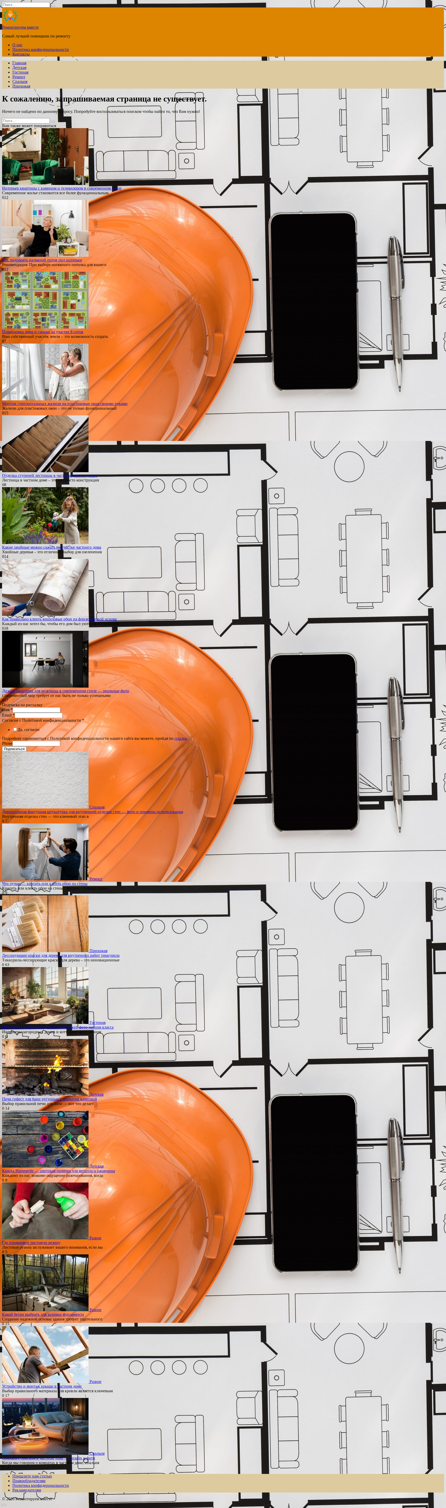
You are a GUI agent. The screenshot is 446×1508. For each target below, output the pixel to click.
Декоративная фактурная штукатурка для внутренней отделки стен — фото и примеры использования (92, 812)
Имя (7, 710)
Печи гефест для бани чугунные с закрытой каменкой (49, 1099)
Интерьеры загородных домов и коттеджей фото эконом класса (58, 1027)
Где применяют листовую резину (31, 1242)
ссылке (180, 738)
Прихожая (21, 86)
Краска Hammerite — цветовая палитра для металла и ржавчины (58, 1171)
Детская (19, 67)
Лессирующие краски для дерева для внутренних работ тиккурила (61, 955)
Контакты (21, 54)
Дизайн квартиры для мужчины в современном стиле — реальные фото (65, 691)
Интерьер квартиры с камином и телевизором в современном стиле (62, 188)
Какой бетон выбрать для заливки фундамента (43, 1314)
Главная (19, 63)
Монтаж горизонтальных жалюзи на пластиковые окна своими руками (65, 403)
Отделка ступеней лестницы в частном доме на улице (49, 475)
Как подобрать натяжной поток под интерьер (42, 260)
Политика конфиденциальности (40, 49)
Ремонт (18, 77)
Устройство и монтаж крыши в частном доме (42, 1386)
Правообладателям (28, 1481)
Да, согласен (28, 729)
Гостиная (20, 72)
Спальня (19, 81)
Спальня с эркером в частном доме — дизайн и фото (48, 1458)
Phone (7, 743)
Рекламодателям (26, 1490)
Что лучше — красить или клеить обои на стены (44, 883)
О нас (17, 45)
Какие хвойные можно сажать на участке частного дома (51, 547)
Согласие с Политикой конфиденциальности (43, 720)
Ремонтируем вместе (20, 27)
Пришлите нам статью (32, 1476)
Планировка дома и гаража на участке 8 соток (42, 332)
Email (8, 715)
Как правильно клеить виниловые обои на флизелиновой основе (59, 619)
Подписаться (14, 749)
